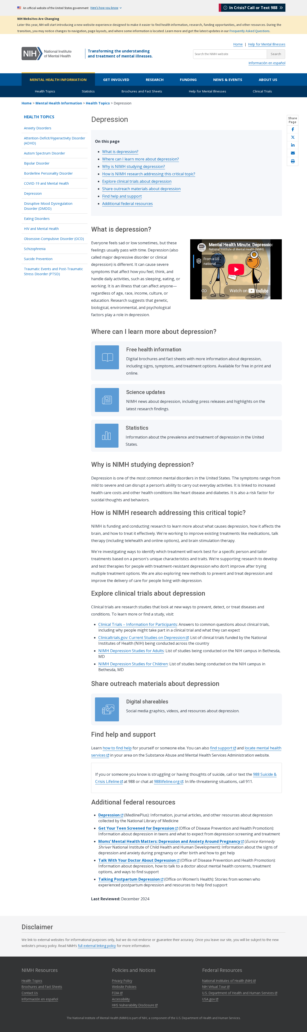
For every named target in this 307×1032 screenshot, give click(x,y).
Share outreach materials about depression (141, 188)
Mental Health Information (58, 79)
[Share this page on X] (292, 137)
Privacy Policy (122, 980)
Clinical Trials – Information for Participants (137, 624)
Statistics (88, 91)
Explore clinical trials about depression (136, 181)
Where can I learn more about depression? (140, 159)
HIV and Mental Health (41, 228)
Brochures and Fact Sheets (142, 91)
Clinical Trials (262, 91)
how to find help (117, 748)
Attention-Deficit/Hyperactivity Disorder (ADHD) (54, 140)
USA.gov (209, 999)
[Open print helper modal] (292, 161)
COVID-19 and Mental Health (46, 183)
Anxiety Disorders (37, 128)
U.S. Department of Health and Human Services (238, 993)
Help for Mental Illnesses (266, 44)
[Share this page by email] (292, 153)
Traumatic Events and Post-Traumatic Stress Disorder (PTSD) (53, 271)
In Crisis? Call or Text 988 (253, 7)
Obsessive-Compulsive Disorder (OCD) (54, 238)
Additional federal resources (127, 203)
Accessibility (121, 999)
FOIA (116, 993)
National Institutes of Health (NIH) (227, 980)
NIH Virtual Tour (214, 986)
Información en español (266, 63)
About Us (268, 79)
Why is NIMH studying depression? (133, 166)
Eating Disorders (37, 218)
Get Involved (116, 79)
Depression (33, 193)
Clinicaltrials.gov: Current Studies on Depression (142, 637)
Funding (188, 79)
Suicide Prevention (38, 259)
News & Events (227, 79)
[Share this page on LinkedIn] (292, 145)
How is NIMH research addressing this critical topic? (148, 174)
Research (155, 79)
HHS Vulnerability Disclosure (133, 1005)
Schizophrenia (35, 248)
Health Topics (45, 91)
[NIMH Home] (46, 53)
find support (221, 748)
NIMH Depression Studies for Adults (131, 650)
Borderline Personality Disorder (48, 173)
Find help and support (122, 196)
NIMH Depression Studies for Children (133, 664)
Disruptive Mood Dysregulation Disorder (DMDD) (48, 206)
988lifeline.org (167, 781)
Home (238, 44)
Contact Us (30, 993)
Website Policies (124, 986)
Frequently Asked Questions (250, 31)
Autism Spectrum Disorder (44, 153)
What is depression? (120, 151)
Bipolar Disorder (36, 163)
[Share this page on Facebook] (292, 129)
